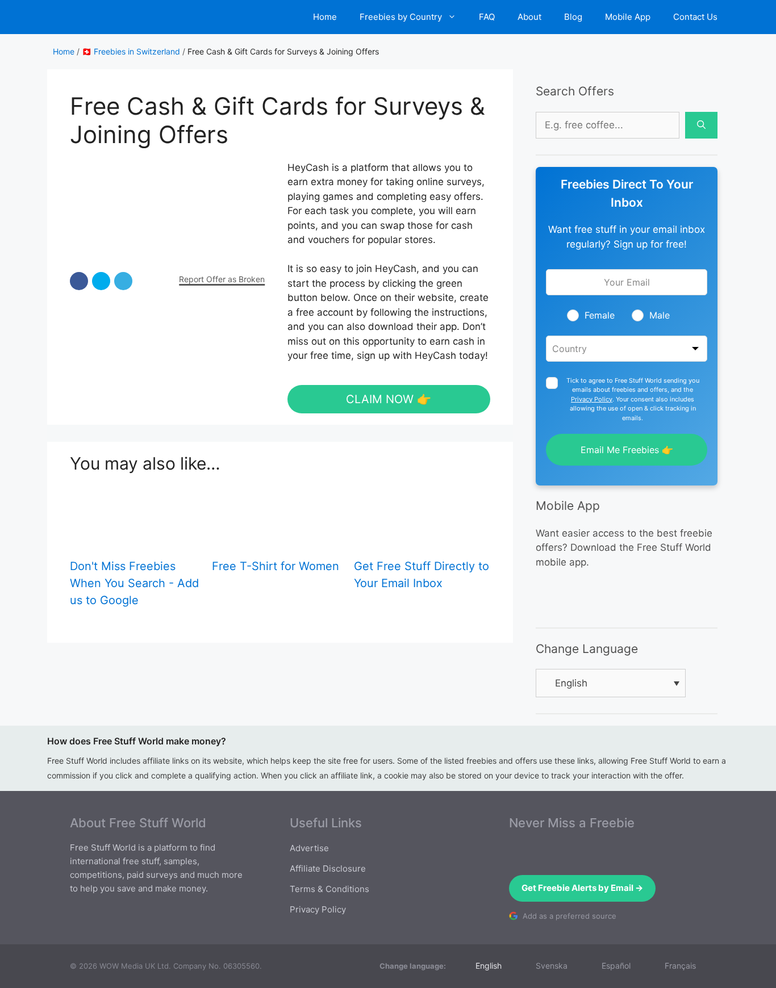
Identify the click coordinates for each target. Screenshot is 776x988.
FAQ (487, 16)
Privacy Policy (591, 399)
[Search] (701, 125)
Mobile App (627, 16)
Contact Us (695, 16)
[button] (79, 281)
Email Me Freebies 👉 (627, 449)
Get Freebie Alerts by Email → (582, 887)
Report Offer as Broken (222, 279)
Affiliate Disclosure (328, 868)
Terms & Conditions (329, 889)
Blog (573, 16)
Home (325, 16)
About (529, 16)
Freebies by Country (401, 16)
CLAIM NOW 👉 (388, 399)
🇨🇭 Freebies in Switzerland (131, 51)
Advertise (309, 848)
